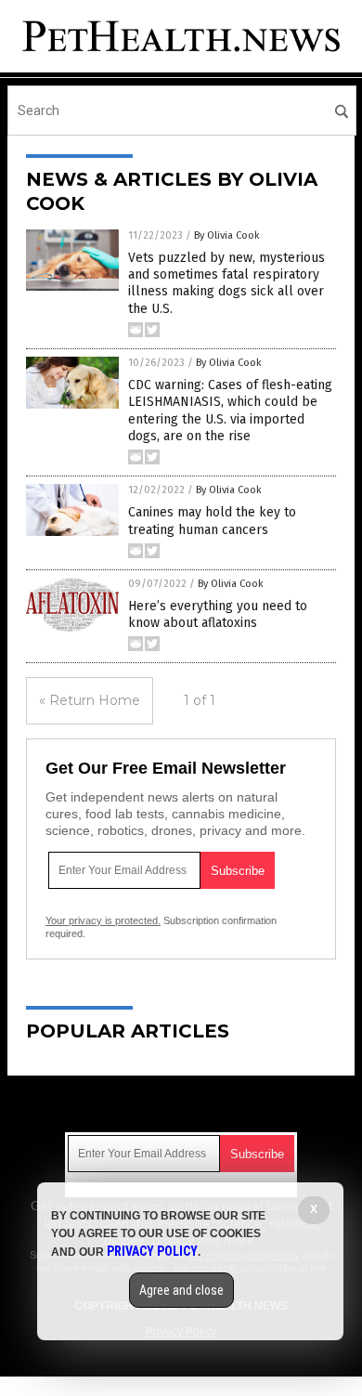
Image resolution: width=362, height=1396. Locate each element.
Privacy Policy (152, 1251)
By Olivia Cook (227, 235)
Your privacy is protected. (103, 920)
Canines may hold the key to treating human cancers (212, 520)
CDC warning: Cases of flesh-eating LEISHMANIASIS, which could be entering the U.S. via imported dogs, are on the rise (230, 410)
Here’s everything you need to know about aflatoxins (217, 614)
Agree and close (181, 1290)
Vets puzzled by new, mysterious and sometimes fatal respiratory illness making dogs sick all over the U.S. (226, 283)
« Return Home (89, 700)
